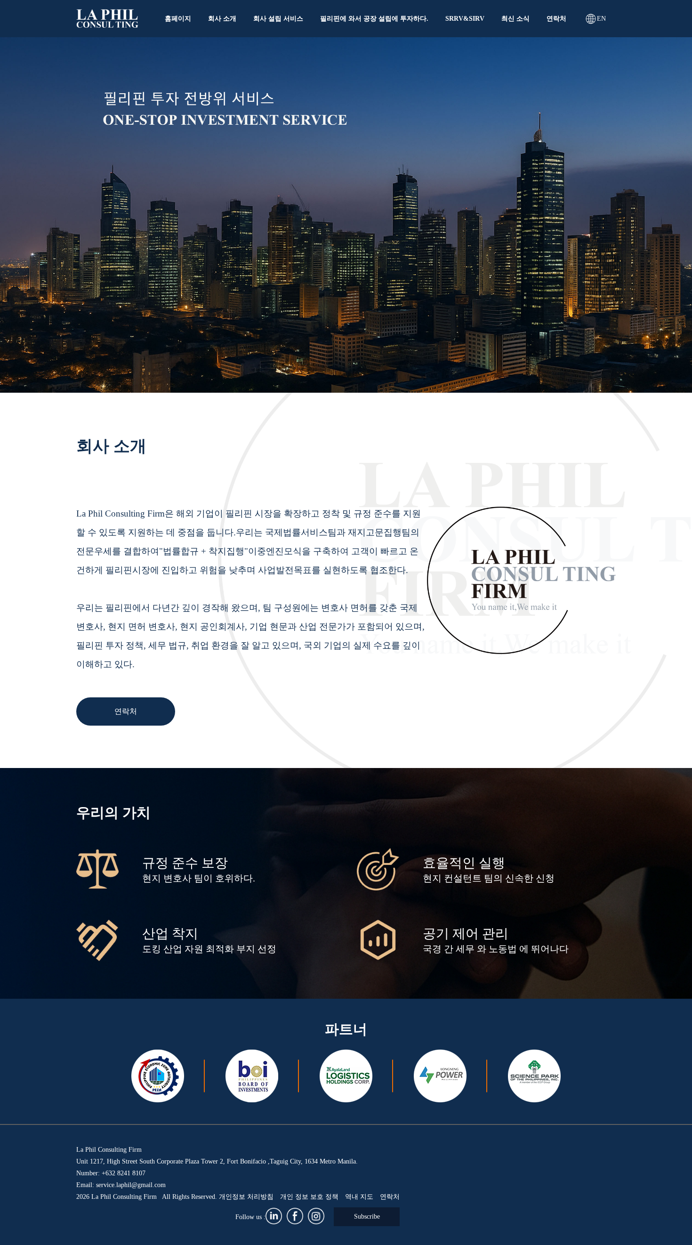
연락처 (556, 18)
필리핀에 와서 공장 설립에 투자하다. (374, 18)
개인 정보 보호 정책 (309, 1196)
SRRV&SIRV (464, 18)
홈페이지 (178, 18)
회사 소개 (222, 18)
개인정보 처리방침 (246, 1196)
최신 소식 (515, 18)
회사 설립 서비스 (278, 18)
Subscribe (367, 1216)
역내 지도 (359, 1196)
